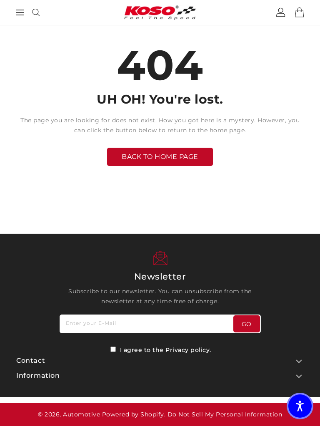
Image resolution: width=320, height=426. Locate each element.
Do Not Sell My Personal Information (225, 414)
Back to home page (160, 157)
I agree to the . (165, 350)
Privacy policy (187, 350)
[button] (300, 406)
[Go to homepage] (160, 12)
